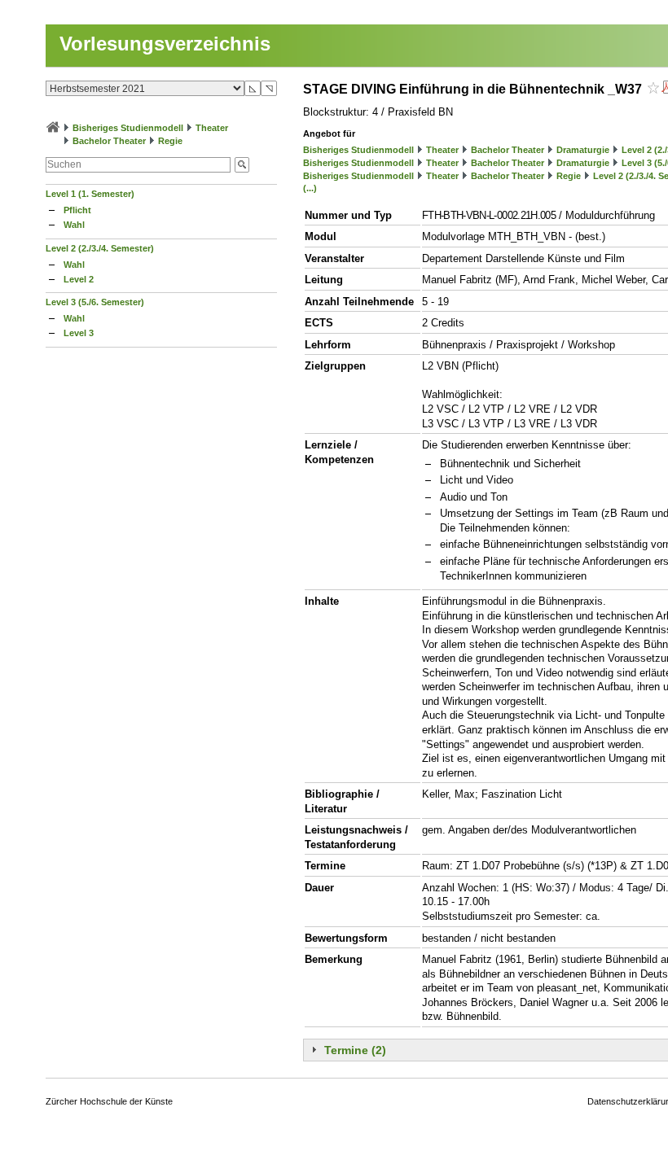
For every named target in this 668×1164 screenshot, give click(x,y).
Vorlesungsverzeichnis (164, 44)
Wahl (74, 225)
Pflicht (77, 210)
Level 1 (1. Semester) (90, 194)
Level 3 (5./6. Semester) (95, 302)
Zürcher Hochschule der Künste (109, 1101)
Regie (170, 141)
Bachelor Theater (109, 141)
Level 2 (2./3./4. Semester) (100, 248)
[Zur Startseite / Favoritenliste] (53, 128)
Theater (212, 128)
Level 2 (79, 279)
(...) (310, 188)
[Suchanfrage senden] (242, 165)
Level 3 (79, 333)
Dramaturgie (582, 150)
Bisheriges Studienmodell (128, 128)
